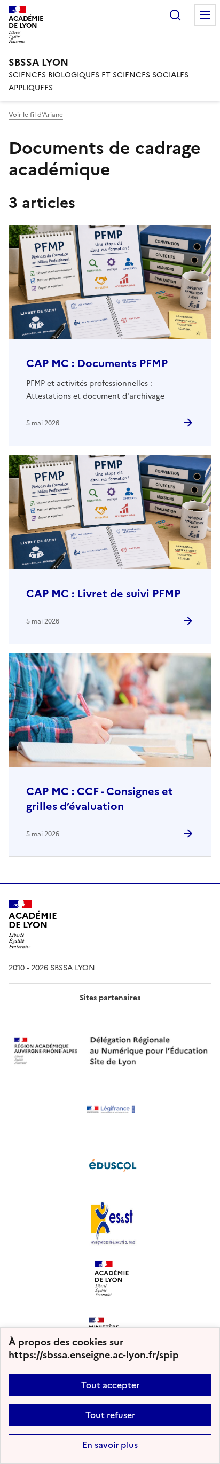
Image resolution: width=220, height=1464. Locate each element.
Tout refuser (110, 1414)
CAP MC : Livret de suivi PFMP (103, 594)
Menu (205, 15)
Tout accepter (110, 1385)
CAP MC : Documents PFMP (97, 363)
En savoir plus (110, 1444)
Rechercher (175, 15)
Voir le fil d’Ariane (36, 115)
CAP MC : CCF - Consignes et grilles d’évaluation (99, 798)
